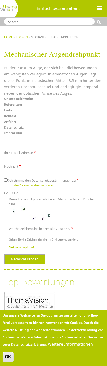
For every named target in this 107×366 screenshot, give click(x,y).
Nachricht (11, 166)
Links (8, 110)
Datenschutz (14, 127)
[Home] (9, 8)
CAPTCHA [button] (11, 193)
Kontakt (10, 116)
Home (8, 37)
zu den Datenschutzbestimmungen (32, 185)
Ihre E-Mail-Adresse (18, 152)
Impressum (13, 133)
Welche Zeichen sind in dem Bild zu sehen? (39, 228)
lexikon (22, 37)
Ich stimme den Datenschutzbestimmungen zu (42, 180)
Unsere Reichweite (18, 99)
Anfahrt (10, 121)
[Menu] (99, 8)
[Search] (100, 22)
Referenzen (13, 104)
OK (8, 357)
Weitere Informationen (70, 344)
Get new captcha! (21, 247)
